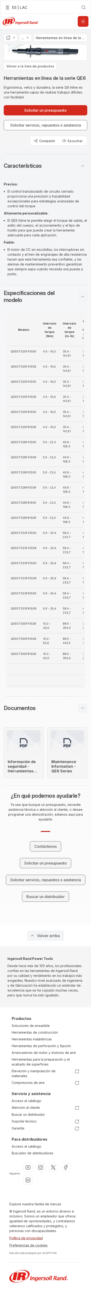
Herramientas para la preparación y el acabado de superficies (41, 1061)
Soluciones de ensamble (31, 1026)
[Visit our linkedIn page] (28, 1180)
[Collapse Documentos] (82, 708)
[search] (83, 7)
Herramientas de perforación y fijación (41, 1046)
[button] (45, 166)
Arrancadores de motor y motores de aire (44, 1053)
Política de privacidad (26, 1238)
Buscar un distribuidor (28, 1114)
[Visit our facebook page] (65, 1167)
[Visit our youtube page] (28, 1167)
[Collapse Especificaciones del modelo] (82, 296)
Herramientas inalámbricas (32, 1039)
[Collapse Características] (82, 166)
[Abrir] (83, 21)
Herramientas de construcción (35, 1032)
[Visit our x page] (53, 1167)
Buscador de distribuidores (32, 1153)
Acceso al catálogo (26, 1101)
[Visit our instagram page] (40, 1167)
